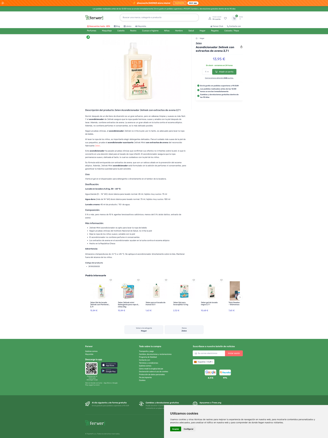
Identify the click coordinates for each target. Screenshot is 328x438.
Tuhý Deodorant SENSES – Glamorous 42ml (239, 303)
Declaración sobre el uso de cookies (153, 371)
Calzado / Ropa (231, 30)
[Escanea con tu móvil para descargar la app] (92, 368)
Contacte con (235, 26)
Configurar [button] (188, 429)
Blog (118, 26)
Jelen (97, 146)
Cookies (142, 380)
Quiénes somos (91, 351)
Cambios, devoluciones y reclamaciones (155, 354)
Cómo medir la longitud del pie (151, 369)
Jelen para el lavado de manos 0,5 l (155, 303)
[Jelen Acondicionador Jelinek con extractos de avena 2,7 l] (135, 69)
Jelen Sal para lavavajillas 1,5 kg (180, 303)
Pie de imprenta (145, 377)
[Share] (241, 46)
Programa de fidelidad (148, 357)
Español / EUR (204, 362)
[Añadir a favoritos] (110, 280)
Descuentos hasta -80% (99, 26)
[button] (109, 364)
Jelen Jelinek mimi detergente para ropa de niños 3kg (128, 304)
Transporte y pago (146, 351)
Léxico (128, 26)
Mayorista (142, 26)
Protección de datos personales (152, 374)
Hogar (202, 38)
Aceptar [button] (175, 429)
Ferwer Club (218, 26)
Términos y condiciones (148, 363)
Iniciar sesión (234, 353)
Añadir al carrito (225, 71)
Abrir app (193, 3)
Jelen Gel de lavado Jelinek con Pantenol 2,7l (99, 304)
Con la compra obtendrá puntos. (219, 78)
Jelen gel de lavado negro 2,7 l (209, 303)
